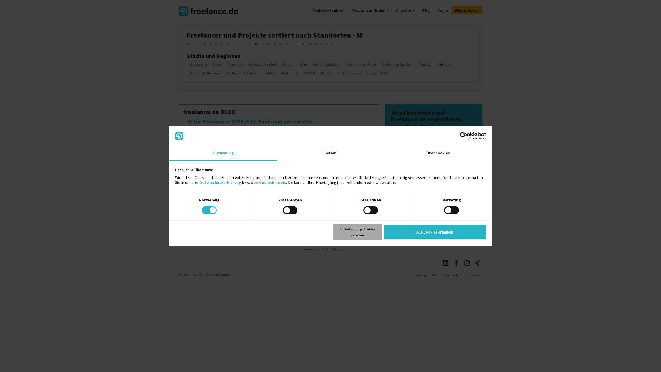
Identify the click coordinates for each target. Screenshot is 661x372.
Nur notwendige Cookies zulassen (357, 232)
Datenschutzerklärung (220, 182)
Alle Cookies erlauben (434, 232)
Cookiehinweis (272, 182)
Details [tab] (330, 153)
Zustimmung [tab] (223, 153)
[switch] (291, 211)
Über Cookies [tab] (438, 153)
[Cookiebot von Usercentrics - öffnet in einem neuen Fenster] (463, 136)
